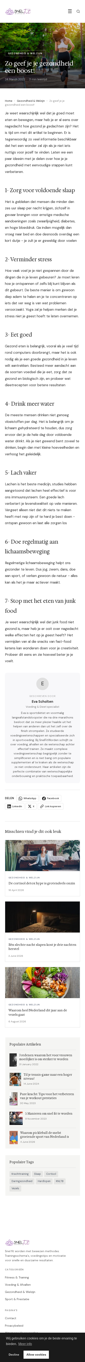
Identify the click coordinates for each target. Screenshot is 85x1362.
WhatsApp (30, 798)
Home (8, 101)
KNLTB (60, 1181)
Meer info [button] (25, 1344)
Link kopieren (53, 806)
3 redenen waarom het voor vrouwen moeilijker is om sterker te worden (45, 1057)
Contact (10, 1318)
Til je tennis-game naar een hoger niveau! (48, 1077)
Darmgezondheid (22, 1181)
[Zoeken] (78, 11)
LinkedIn (17, 806)
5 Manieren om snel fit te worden (48, 1114)
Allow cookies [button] (36, 1354)
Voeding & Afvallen (18, 1284)
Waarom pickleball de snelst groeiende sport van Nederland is (44, 1135)
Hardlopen (44, 1181)
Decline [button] (14, 1354)
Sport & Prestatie (17, 1299)
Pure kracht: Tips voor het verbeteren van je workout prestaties (47, 1096)
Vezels (15, 1188)
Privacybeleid (14, 1325)
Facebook (53, 798)
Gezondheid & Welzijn (31, 101)
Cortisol (51, 1174)
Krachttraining (20, 1174)
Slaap (37, 1174)
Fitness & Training (17, 1277)
